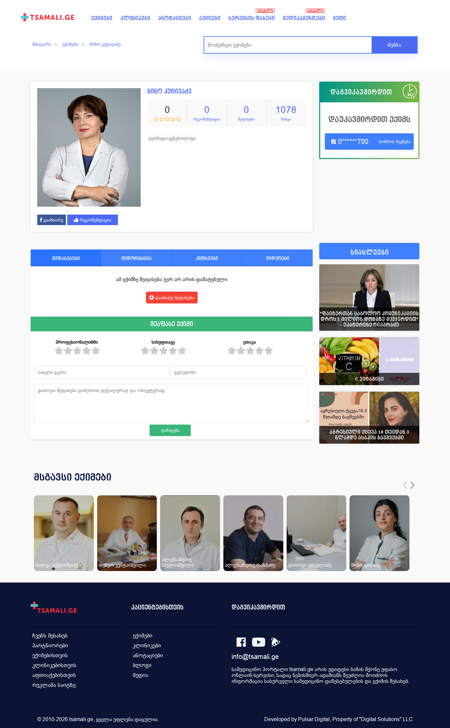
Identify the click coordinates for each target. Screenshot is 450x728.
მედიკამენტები (304, 18)
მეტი (339, 18)
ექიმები (101, 18)
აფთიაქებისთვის (54, 675)
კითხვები (207, 258)
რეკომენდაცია (94, 219)
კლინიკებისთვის (54, 665)
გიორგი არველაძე (309, 565)
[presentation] (405, 485)
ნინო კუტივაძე (105, 44)
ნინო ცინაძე (365, 565)
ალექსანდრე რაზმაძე (250, 565)
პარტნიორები (50, 645)
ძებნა (394, 45)
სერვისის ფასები (251, 18)
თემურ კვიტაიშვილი (122, 565)
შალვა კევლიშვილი (58, 565)
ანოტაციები (174, 18)
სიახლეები (370, 252)
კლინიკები (135, 18)
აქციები (209, 18)
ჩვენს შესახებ (49, 636)
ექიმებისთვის (50, 655)
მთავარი (41, 44)
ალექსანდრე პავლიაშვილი (178, 562)
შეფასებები (66, 258)
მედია (140, 675)
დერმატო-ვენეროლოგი (172, 138)
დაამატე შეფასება (174, 297)
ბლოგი (142, 665)
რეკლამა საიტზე (53, 685)
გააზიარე (52, 219)
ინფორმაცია (136, 258)
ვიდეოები (277, 258)
